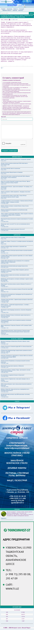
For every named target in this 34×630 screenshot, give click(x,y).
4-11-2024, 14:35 (14, 19)
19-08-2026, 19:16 (4, 276)
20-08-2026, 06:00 (4, 358)
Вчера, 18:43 (3, 238)
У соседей (21, 9)
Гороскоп (15, 10)
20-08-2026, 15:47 (4, 353)
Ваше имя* (3, 116)
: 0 (2, 67)
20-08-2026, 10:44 (4, 263)
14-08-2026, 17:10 (4, 322)
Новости (15, 9)
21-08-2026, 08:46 (4, 211)
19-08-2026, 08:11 (4, 286)
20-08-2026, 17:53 (4, 247)
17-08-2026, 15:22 (4, 302)
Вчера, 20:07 (3, 160)
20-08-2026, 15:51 (4, 253)
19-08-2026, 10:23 (4, 367)
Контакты (20, 10)
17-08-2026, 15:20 (4, 307)
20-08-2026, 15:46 (4, 258)
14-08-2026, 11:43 (4, 328)
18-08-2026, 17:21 (4, 296)
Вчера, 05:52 (3, 165)
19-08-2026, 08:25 (4, 376)
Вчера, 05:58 (3, 243)
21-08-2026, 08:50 (4, 203)
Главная (3, 9)
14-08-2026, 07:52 (4, 334)
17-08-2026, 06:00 (4, 397)
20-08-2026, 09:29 (4, 267)
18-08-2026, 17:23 (4, 291)
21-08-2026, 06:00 (4, 216)
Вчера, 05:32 (3, 193)
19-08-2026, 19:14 (4, 281)
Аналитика (9, 9)
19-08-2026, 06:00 (4, 381)
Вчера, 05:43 (3, 169)
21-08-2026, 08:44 (4, 347)
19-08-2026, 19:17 (4, 272)
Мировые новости (7, 10)
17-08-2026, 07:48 (4, 312)
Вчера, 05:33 (3, 173)
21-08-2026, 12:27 (4, 344)
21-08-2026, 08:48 (4, 207)
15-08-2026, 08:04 (4, 317)
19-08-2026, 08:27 (4, 372)
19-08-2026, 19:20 (4, 363)
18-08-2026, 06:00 (4, 386)
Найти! (31, 13)
